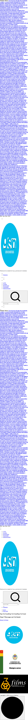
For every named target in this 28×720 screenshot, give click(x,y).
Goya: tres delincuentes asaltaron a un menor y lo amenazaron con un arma (13, 38)
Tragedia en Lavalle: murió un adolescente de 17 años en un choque (13, 180)
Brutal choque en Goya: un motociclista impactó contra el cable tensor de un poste (13, 89)
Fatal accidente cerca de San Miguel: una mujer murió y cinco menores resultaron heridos (12, 210)
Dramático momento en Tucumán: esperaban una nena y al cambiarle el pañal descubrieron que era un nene (12, 17)
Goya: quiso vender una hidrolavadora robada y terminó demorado (13, 72)
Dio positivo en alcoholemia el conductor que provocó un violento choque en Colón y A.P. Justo (13, 156)
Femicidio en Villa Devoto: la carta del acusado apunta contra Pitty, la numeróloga (14, 61)
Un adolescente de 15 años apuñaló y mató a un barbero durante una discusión (14, 56)
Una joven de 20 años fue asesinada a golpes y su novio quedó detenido (13, 1)
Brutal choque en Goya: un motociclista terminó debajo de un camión (13, 63)
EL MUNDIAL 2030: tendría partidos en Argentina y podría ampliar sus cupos (13, 214)
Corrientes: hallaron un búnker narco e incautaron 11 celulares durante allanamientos (12, 187)
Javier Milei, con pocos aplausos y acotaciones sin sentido (11, 21)
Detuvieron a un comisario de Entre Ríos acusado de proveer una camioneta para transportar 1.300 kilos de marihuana (14, 27)
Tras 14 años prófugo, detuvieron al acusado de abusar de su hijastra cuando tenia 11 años (12, 3)
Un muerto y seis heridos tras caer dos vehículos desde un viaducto (13, 100)
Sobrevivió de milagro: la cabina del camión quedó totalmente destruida (13, 85)
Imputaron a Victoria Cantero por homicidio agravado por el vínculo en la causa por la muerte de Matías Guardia (14, 139)
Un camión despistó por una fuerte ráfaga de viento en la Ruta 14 (13, 111)
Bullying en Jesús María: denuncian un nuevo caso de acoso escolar (13, 78)
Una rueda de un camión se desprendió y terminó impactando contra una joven (14, 13)
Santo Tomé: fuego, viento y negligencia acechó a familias (12, 194)
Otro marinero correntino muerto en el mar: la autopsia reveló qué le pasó (13, 183)
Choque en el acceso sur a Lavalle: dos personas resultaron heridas (13, 131)
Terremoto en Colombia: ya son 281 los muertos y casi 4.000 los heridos (13, 68)
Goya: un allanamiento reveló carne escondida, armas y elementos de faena (12, 58)
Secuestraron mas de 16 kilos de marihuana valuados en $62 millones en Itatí (13, 174)
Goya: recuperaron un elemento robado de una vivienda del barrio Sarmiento (13, 6)
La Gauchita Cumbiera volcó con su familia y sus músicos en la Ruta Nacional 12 (12, 92)
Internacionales (6, 288)
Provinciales (6, 285)
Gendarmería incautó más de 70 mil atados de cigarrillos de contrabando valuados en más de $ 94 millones (13, 167)
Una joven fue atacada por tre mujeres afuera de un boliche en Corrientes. (13, 201)
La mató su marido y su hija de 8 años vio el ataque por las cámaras (14, 64)
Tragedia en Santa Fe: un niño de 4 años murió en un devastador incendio (13, 169)
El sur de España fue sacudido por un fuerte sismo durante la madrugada (13, 51)
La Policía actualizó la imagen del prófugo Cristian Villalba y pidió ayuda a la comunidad (14, 124)
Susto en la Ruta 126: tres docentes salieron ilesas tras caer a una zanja (12, 32)
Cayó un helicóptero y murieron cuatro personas (14, 98)
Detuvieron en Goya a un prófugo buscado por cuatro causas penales (13, 130)
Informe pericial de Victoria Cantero (10, 112)
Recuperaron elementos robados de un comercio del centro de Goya (12, 11)
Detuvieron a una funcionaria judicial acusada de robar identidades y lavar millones (13, 36)
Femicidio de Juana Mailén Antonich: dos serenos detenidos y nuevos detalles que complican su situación (12, 163)
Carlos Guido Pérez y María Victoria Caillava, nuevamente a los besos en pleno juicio (13, 117)
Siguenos (5, 275)
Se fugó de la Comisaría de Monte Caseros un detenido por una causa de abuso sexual (14, 134)
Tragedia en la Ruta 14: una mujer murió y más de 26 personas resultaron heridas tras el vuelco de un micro (13, 50)
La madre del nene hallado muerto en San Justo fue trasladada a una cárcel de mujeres (14, 9)
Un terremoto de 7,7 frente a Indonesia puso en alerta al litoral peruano (13, 54)
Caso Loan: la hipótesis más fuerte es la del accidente (13, 79)
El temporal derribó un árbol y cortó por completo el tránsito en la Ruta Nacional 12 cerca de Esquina (13, 114)
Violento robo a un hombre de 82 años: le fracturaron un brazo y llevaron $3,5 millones (13, 177)
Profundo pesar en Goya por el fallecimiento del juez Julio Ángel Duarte (13, 208)
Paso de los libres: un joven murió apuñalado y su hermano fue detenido (12, 189)
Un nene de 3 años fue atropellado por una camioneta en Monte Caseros (11, 136)
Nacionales (6, 287)
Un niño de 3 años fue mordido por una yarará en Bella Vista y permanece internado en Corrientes (13, 108)
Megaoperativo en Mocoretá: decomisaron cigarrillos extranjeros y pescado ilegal (12, 83)
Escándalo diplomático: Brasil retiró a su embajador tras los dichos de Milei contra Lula (13, 126)
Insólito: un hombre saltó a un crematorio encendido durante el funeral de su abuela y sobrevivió (13, 160)
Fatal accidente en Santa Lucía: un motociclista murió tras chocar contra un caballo (13, 47)
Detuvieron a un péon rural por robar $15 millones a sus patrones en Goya (13, 191)
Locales (5, 284)
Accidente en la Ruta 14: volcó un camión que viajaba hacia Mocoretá (12, 40)
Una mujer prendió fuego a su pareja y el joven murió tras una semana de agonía (13, 120)
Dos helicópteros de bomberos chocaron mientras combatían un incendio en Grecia (12, 158)
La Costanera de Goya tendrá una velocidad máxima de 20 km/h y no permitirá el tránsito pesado (13, 71)
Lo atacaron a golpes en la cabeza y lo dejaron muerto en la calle (13, 102)
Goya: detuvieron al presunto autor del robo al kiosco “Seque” (14, 128)
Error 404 (5, 611)
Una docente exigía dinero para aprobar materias (12, 81)
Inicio (4, 610)
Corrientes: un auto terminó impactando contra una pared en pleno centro (12, 197)
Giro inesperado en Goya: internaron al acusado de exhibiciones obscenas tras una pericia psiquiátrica (13, 171)
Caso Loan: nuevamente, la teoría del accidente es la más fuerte (13, 34)
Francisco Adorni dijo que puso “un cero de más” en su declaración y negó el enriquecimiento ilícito (13, 30)
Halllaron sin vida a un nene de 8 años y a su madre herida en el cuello (13, 200)
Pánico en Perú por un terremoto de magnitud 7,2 (12, 22)
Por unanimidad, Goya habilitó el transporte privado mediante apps (13, 75)
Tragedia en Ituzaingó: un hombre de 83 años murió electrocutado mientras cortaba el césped (13, 104)
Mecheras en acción (12, 107)
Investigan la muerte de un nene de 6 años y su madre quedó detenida (14, 24)
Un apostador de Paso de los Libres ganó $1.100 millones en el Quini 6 (14, 66)
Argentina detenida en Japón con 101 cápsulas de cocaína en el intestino (13, 43)
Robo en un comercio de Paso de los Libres (13, 97)
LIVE (4, 283)
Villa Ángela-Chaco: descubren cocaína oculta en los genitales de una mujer (14, 212)
